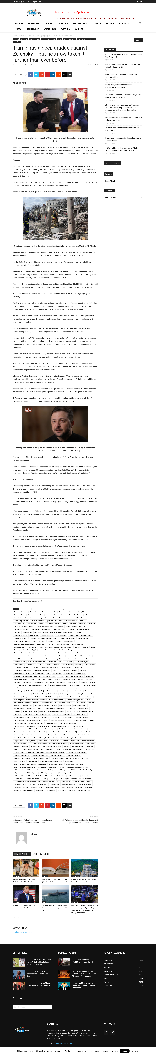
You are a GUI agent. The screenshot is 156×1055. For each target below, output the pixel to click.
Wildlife (79, 29)
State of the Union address (38, 743)
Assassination (38, 615)
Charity (45, 876)
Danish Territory (83, 638)
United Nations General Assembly (51, 761)
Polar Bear (17, 714)
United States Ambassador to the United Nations (30, 764)
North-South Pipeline (42, 705)
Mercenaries (26, 694)
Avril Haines (78, 615)
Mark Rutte (62, 691)
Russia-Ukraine (19, 720)
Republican (35, 717)
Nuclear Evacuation (79, 705)
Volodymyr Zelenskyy (21, 787)
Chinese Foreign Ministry (44, 626)
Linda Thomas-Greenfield (58, 685)
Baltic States (18, 618)
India (48, 673)
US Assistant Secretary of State (77, 767)
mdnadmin (19, 65)
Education (63, 23)
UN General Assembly (40, 758)
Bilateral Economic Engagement (42, 621)
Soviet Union (54, 741)
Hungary (75, 670)
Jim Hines (89, 679)
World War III (62, 790)
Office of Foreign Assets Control (54, 708)
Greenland (34, 667)
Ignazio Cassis (19, 673)
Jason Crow (41, 679)
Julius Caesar (49, 682)
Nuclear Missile (19, 708)
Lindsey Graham (75, 685)
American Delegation (60, 609)
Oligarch (17, 711)
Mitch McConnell (50, 697)
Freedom (86, 659)
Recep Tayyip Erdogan (21, 717)
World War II (51, 790)
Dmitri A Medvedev (63, 644)
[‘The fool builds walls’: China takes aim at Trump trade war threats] (19, 986)
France (77, 659)
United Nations (32, 761)
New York (17, 705)
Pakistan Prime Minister (56, 711)
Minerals (17, 697)
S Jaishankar (79, 732)
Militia (91, 694)
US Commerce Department (36, 770)
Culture (48, 23)
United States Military (56, 764)
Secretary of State (61, 735)
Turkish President (46, 749)
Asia (29, 615)
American (47, 609)
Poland (91, 711)
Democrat (42, 641)
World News (50, 29)
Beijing (40, 618)
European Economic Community (24, 656)
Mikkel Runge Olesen (67, 694)
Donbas (77, 647)
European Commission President (25, 653)
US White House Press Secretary (25, 782)
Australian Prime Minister (62, 615)
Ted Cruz (17, 749)
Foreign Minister (45, 659)
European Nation (43, 656)
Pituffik (69, 711)
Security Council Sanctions (23, 738)
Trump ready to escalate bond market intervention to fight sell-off (119, 86)
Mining (25, 697)
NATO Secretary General (22, 702)
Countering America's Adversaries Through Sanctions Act (53, 632)
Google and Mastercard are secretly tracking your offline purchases (83, 985)
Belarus (47, 618)
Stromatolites (35, 746)
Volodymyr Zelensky (84, 784)
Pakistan (42, 711)
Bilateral (79, 618)
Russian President (65, 729)
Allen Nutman (37, 609)
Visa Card (32, 784)
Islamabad (89, 676)
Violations (17, 784)
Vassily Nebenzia (78, 782)
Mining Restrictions (36, 697)
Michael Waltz (52, 694)
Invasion (60, 676)
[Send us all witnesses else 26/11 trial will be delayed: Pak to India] (64, 962)
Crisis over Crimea (47, 635)
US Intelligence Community (68, 773)
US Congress (52, 770)
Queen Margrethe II (79, 714)
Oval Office (33, 711)
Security (72, 735)
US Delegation (64, 770)
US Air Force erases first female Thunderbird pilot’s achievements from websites (80, 821)
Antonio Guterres (19, 615)
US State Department (32, 779)
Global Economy (89, 664)
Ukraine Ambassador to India (72, 749)
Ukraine (57, 749)
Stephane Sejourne (76, 743)
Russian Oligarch (50, 729)
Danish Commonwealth (84, 635)
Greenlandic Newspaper (42, 670)
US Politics (92, 39)
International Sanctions (47, 676)
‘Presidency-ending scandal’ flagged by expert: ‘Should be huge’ (123, 139)
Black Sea (83, 621)
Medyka (16, 694)
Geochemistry (30, 664)
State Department (88, 741)
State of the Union (20, 743)
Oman (25, 711)
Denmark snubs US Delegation (24, 644)
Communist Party (58, 629)
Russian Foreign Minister (68, 723)
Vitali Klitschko (42, 784)
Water (57, 787)
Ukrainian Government (21, 755)
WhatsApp (78, 787)
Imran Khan (40, 673)
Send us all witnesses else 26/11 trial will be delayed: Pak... (82, 962)
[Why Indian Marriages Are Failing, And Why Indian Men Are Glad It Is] (26, 868)
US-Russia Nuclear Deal (46, 782)
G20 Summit (52, 662)
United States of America (74, 764)
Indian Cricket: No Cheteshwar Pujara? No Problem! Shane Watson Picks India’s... (39, 962)
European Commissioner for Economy (70, 653)
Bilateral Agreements (21, 621)
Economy (17, 650)
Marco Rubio (85, 688)
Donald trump (31, 647)
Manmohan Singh (72, 688)
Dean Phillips (18, 641)
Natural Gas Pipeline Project (42, 702)
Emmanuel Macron (45, 650)
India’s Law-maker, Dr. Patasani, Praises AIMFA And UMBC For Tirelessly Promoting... (84, 973)
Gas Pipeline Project (81, 662)
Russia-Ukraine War (33, 720)
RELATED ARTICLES (22, 854)
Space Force (75, 741)
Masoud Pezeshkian (76, 691)
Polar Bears (28, 714)
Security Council (83, 735)
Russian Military (78, 726)
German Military (67, 664)
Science (16, 735)
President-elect (65, 714)
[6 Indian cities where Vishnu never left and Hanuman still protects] (84, 868)
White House (89, 787)
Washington (49, 787)
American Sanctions (20, 612)
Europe (44, 39)
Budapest (73, 623)
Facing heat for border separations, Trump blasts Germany (37, 973)
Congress (17, 632)
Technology (33, 29)
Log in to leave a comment (23, 932)
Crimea (78, 632)
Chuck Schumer (71, 626)
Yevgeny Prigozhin (84, 790)
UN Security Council (57, 758)
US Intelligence (32, 773)
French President (19, 662)
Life (46, 685)
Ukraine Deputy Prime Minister (24, 752)
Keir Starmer (61, 682)
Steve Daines (90, 743)
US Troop (45, 779)
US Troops (54, 779)
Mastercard (89, 691)
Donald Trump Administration (49, 647)
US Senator (85, 776)
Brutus (65, 623)
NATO (88, 700)
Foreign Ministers (60, 659)
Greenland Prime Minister (49, 667)
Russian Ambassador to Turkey (61, 720)
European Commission (83, 650)
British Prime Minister (53, 623)
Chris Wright (59, 626)
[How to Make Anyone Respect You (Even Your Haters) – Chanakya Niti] (55, 868)
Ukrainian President (73, 755)
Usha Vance (66, 782)
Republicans (46, 717)
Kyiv (15, 685)
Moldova (81, 697)
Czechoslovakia (61, 635)
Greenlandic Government (22, 670)
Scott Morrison (36, 735)
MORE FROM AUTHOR (41, 854)
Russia (65, 39)
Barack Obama (30, 618)
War (40, 787)
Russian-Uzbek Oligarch (56, 732)
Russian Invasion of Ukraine (61, 726)
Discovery (51, 644)
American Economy (76, 609)
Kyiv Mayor (23, 685)
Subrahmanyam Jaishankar (52, 746)
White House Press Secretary (24, 790)
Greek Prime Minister (21, 667)
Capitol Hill (91, 623)
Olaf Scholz (72, 708)
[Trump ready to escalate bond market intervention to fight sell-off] (26, 894)
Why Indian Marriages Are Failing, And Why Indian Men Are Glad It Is (123, 55)
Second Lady (48, 735)
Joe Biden (17, 682)
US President (49, 776)
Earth (93, 647)
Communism (35, 629)
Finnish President (31, 659)
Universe (62, 767)
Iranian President (77, 676)
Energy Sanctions (60, 650)
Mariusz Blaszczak (32, 691)
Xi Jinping (72, 790)
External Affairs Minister (83, 656)
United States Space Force (47, 767)
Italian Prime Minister (21, 679)
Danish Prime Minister (67, 638)
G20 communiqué (39, 662)
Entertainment (80, 23)
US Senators (18, 779)
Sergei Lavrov (18, 741)
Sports (18, 29)
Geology (40, 664)
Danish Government (20, 638)
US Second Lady (73, 776)
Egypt (34, 650)
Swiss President (77, 746)
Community (33, 23)
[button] (140, 23)
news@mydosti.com (64, 1043)
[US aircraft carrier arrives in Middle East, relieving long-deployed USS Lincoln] (55, 894)
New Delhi (91, 702)
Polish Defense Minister (42, 714)
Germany (78, 664)
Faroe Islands (18, 659)
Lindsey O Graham (90, 685)
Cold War (82, 626)
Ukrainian (40, 752)
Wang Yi (34, 787)
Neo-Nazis (70, 702)
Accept (124, 1051)
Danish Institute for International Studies (43, 638)
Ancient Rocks (34, 612)
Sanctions (89, 732)
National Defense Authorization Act (38, 700)
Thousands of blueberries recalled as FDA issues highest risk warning (123, 119)
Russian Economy (51, 723)
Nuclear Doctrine (65, 705)
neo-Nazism (81, 702)
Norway (54, 705)
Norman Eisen (27, 705)
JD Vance (80, 679)
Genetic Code (18, 664)
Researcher (57, 717)
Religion (123, 23)
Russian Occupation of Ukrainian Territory (28, 729)
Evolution (70, 656)
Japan (33, 679)
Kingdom (84, 682)
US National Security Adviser (23, 776)
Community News (34, 39)
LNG (32, 688)
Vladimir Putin (54, 784)
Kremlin (92, 682)
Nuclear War (31, 708)
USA (58, 782)
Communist (46, 629)
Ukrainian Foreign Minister (55, 752)
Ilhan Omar (30, 673)
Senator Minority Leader (69, 738)
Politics (110, 23)
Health (97, 23)
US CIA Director (19, 770)
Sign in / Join (37, 2)
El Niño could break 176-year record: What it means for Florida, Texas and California (121, 149)
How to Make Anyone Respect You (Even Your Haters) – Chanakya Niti (122, 66)
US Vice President (85, 779)
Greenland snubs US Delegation (71, 667)
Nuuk (39, 708)
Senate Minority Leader (42, 738)
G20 (29, 662)
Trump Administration (30, 749)
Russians (69, 732)
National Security (58, 700)
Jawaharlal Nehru (69, 679)
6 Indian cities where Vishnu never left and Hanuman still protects (121, 76)
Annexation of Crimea (66, 612)
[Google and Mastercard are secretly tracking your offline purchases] (64, 986)
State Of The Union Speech (58, 743)
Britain (41, 623)
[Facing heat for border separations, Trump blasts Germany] (19, 974)
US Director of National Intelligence (83, 770)
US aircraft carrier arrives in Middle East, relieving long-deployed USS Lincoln (55, 908)
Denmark (51, 641)
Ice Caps (83, 670)
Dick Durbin (41, 644)
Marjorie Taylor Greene (48, 691)
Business (19, 23)
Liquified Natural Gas (21, 688)
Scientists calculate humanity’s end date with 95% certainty (122, 129)
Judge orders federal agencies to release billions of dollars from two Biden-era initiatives (32, 821)
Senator (55, 738)
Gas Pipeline (68, 662)
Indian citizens (68, 673)
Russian (45, 720)
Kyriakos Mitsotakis (35, 685)
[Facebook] (137, 1)
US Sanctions (61, 776)
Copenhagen (27, 632)
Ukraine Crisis (89, 749)
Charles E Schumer (20, 626)
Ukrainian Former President (76, 752)
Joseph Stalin (38, 682)
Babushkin (88, 615)
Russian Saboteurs (80, 729)
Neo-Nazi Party (60, 702)
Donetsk (85, 647)
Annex (44, 612)
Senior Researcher (86, 738)
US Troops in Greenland (69, 779)
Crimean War (33, 635)
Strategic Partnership (21, 746)
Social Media (43, 741)
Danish (71, 635)
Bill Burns (58, 621)
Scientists (25, 735)
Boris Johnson (31, 623)
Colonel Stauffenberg (21, 629)
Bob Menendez (19, 623)
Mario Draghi (18, 691)
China (31, 626)
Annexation (52, 612)
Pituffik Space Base (80, 711)
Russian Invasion (43, 726)
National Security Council (75, 700)
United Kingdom (82, 39)
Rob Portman (67, 717)
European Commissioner (47, 653)
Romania (78, 717)
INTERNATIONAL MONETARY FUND (25, 676)
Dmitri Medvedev (78, 644)
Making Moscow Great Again (54, 688)
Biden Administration (66, 618)
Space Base (65, 741)
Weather (65, 29)
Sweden (66, 746)
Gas (59, 662)
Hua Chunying (64, 670)
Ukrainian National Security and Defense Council (48, 755)
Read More (134, 1051)
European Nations (58, 656)
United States (69, 761)
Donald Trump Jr (67, 647)
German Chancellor (52, 664)
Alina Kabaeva (25, 609)
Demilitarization (30, 641)
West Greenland (67, 787)
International (51, 39)
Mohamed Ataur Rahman (67, 697)
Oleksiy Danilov (83, 708)
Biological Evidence (70, 621)
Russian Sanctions (20, 732)
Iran (67, 676)
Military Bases (81, 694)
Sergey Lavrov (31, 741)
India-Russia (57, 673)
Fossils (70, 659)
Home (15, 36)
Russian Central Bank (36, 723)
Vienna (89, 782)
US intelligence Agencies (48, 773)
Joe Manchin (27, 682)
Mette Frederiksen (39, 694)
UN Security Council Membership (77, 758)
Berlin (55, 618)
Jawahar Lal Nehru (54, 679)
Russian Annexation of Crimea (84, 720)
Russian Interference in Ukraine (24, 726)
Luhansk (39, 688)
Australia (49, 615)
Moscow (90, 697)
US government (19, 773)
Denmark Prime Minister (65, 641)
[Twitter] (141, 1)
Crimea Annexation (20, 635)
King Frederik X (73, 682)
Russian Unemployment (37, 732)
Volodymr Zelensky (68, 784)
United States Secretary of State (25, 767)
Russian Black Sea (20, 723)
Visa (24, 784)
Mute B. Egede (19, 700)
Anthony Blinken (81, 612)
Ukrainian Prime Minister (22, 758)
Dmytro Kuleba (19, 647)
